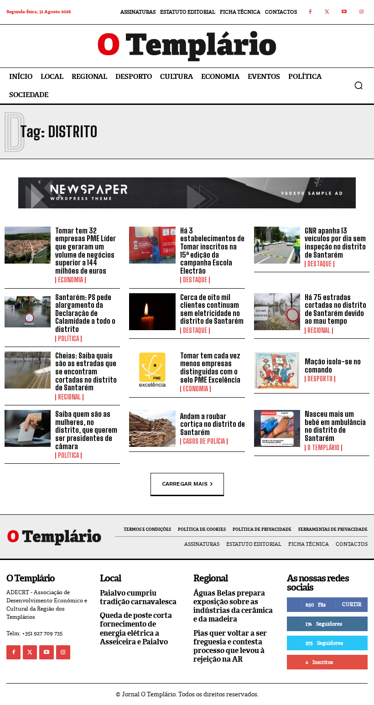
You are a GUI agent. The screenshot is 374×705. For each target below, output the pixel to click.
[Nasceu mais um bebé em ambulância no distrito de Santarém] (277, 428)
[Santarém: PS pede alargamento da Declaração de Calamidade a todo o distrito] (28, 311)
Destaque (195, 280)
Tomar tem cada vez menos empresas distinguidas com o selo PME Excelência (210, 367)
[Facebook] (310, 12)
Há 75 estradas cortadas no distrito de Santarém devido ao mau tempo (335, 309)
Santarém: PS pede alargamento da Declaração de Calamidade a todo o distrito (85, 313)
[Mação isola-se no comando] (277, 370)
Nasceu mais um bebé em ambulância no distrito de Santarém (335, 426)
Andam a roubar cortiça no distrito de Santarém (212, 424)
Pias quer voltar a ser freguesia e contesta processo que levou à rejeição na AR (230, 646)
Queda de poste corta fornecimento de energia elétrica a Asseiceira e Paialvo (136, 629)
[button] (358, 85)
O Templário (323, 448)
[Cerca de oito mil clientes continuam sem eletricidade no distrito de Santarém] (152, 311)
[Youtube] (344, 12)
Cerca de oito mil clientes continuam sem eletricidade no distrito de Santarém (212, 309)
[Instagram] (361, 12)
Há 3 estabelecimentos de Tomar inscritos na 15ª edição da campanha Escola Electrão (212, 250)
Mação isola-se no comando (333, 365)
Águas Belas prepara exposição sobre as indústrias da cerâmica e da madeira (233, 606)
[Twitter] (327, 12)
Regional (318, 330)
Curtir (351, 604)
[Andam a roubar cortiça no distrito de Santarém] (152, 428)
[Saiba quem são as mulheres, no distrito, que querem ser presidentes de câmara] (28, 428)
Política (68, 339)
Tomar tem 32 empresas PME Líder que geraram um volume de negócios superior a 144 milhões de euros (85, 250)
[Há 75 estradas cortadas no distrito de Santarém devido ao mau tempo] (277, 311)
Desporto (319, 379)
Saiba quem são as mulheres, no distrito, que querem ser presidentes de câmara (86, 430)
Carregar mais (185, 484)
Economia (70, 280)
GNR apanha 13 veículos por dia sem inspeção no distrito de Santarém (335, 242)
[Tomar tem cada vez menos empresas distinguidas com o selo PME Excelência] (152, 370)
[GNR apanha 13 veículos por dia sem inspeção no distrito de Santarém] (277, 245)
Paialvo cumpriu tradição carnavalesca (138, 597)
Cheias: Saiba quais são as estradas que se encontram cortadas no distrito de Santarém (86, 371)
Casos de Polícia (204, 441)
